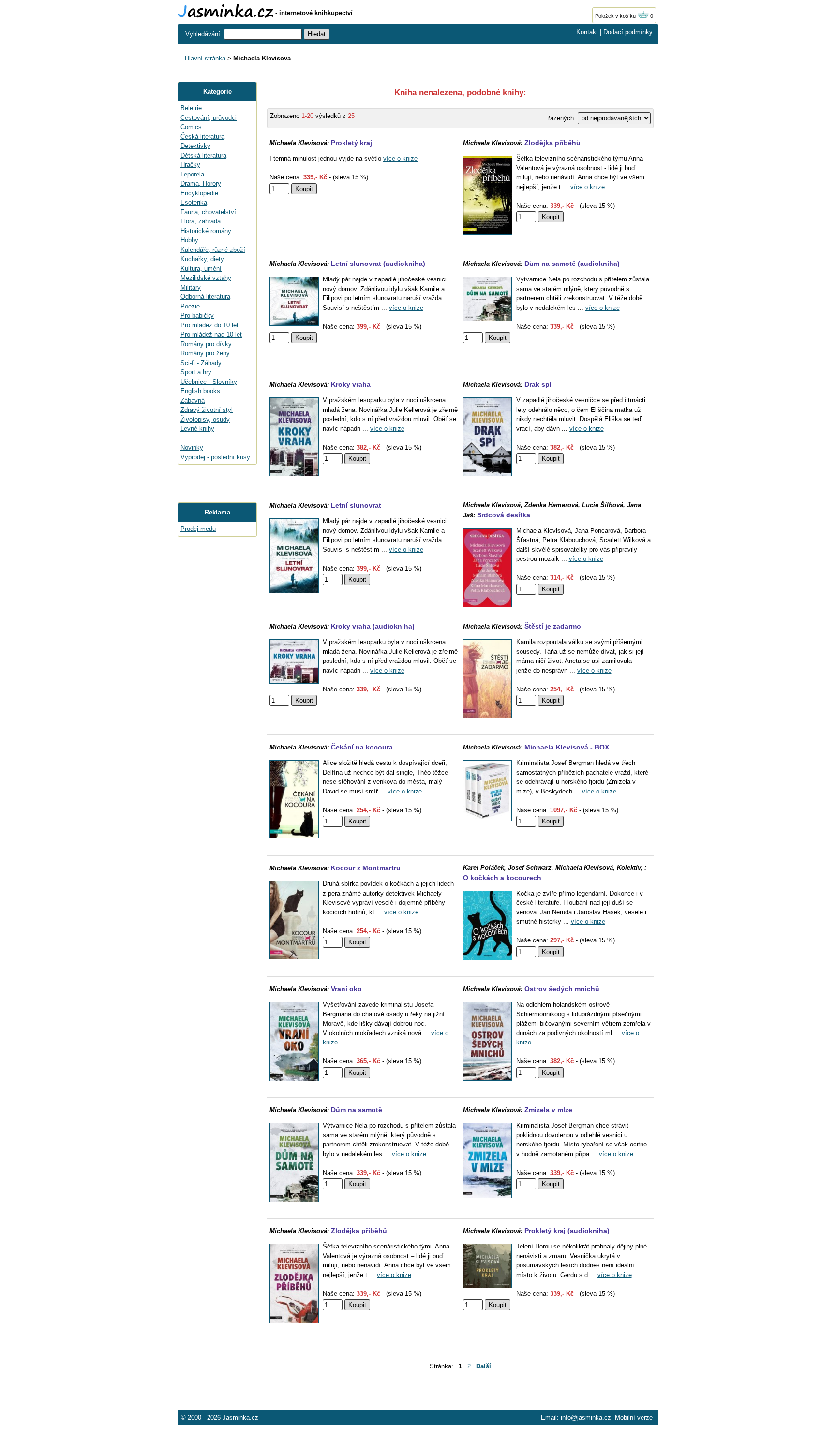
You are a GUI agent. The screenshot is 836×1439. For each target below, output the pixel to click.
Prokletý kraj (351, 143)
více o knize (400, 158)
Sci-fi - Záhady (201, 363)
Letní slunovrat (356, 505)
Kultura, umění (201, 268)
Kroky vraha (351, 384)
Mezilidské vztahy (205, 277)
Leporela (192, 174)
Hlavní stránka (205, 58)
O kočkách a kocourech (502, 877)
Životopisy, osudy (205, 419)
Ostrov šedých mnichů (561, 989)
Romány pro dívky (206, 344)
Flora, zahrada (200, 221)
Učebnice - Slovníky (208, 381)
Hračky (190, 164)
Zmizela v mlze (548, 1110)
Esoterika (193, 202)
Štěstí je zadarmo (552, 626)
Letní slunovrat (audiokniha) (378, 263)
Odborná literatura (205, 296)
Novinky (191, 447)
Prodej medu (198, 528)
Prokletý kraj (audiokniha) (567, 1230)
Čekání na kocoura (362, 747)
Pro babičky (197, 315)
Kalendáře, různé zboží (212, 249)
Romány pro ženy (205, 353)
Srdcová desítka (503, 515)
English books (200, 391)
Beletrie (191, 108)
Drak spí (538, 384)
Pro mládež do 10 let (209, 325)
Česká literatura (202, 136)
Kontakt (587, 32)
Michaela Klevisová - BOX (566, 747)
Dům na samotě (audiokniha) (572, 263)
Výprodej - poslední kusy (215, 457)
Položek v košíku (616, 16)
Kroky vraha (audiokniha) (373, 626)
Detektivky (195, 145)
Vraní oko (346, 989)
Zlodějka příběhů (552, 143)
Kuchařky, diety (202, 259)
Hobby (189, 240)
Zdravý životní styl (206, 409)
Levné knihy (197, 428)
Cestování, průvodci (208, 117)
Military (190, 287)
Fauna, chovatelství (208, 212)
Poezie (190, 306)
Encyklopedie (199, 193)
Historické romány (205, 231)
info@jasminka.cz (586, 1417)
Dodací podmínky (628, 32)
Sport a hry (195, 372)
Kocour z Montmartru (366, 868)
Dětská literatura (203, 155)
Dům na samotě (356, 1110)
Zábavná (192, 400)
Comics (191, 127)
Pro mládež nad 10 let (211, 334)
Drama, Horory (200, 183)
